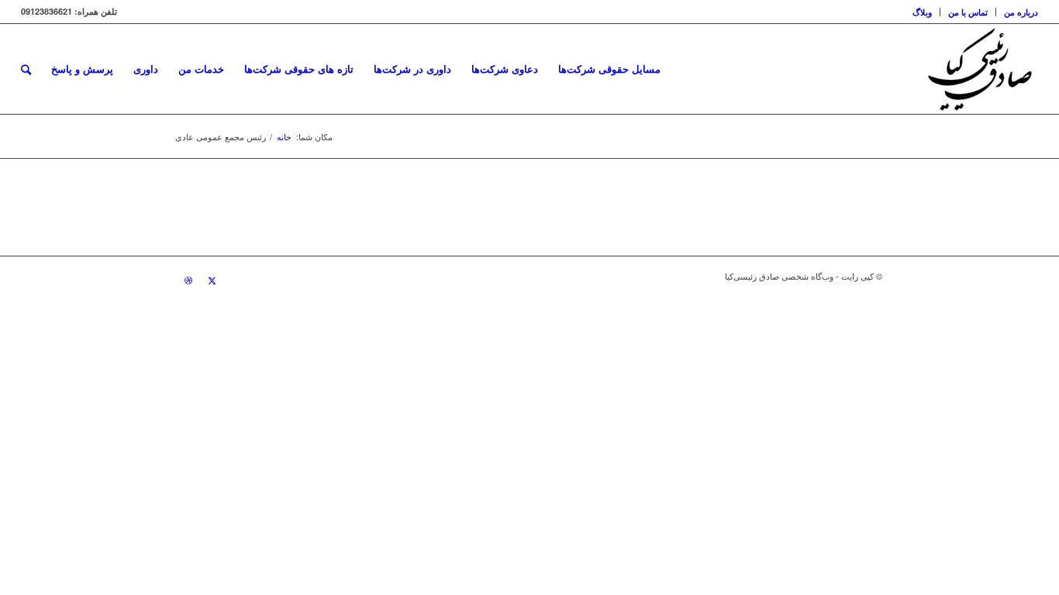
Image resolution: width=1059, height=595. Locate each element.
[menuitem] (1016, 12)
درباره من (1021, 12)
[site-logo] (979, 69)
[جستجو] (26, 69)
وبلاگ (922, 12)
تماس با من (968, 12)
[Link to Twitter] (211, 279)
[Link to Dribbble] (188, 279)
